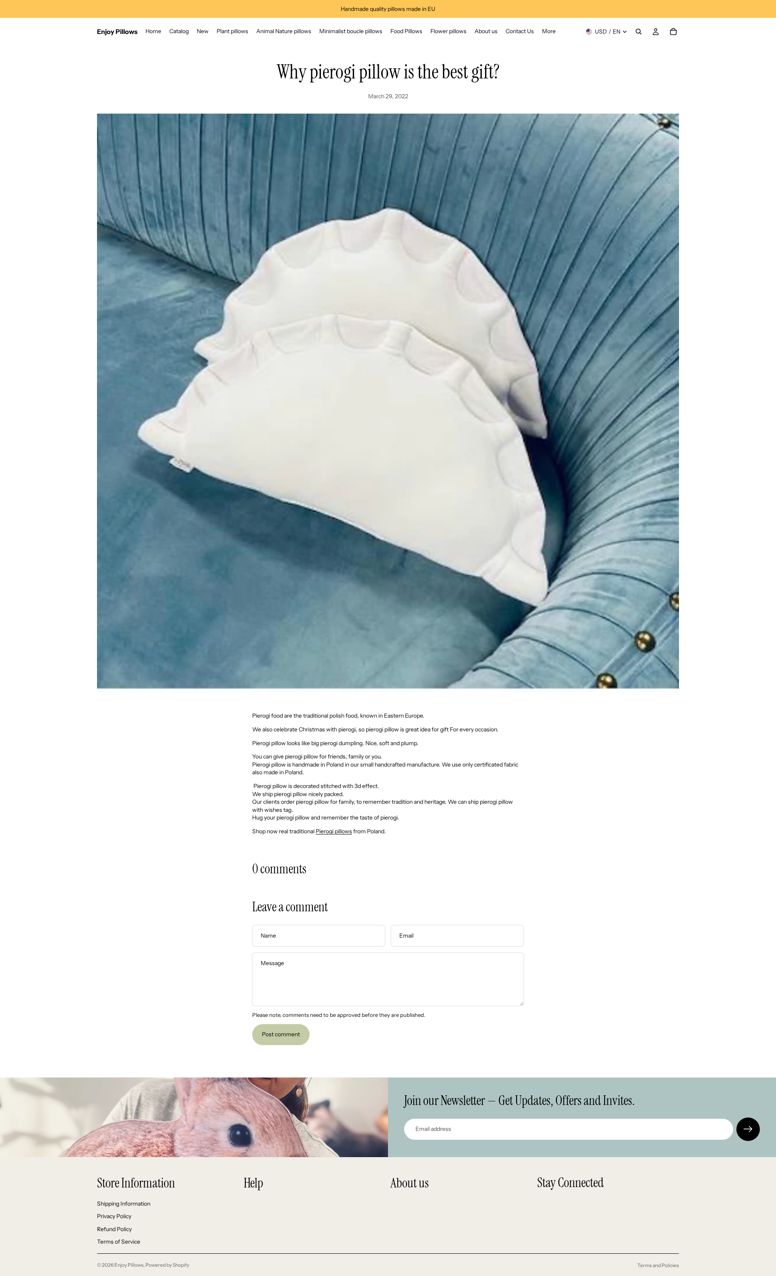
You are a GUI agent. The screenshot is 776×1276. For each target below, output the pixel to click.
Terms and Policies (658, 1265)
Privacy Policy (114, 1216)
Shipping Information (123, 1203)
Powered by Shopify (167, 1265)
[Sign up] (748, 1129)
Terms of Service (118, 1242)
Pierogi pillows (334, 831)
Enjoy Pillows (128, 1265)
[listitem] (549, 31)
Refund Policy (114, 1229)
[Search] (638, 31)
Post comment (281, 1034)
